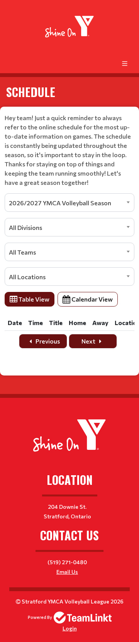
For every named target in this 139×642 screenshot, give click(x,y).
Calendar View (91, 299)
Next (89, 341)
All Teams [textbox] (22, 252)
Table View (33, 299)
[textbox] (69, 150)
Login (70, 628)
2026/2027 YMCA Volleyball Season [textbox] (60, 202)
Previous (47, 341)
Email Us (67, 571)
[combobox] (69, 202)
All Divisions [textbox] (25, 227)
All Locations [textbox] (27, 276)
